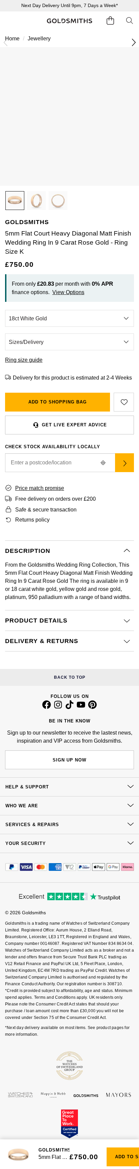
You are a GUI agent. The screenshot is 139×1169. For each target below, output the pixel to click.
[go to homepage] (69, 21)
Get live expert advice (74, 424)
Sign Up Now (69, 760)
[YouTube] (81, 707)
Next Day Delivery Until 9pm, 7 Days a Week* (69, 5)
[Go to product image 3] (58, 200)
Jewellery (39, 38)
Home (12, 38)
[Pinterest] (92, 707)
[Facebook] (46, 707)
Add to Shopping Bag (57, 401)
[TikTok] (69, 707)
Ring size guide (24, 360)
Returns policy (32, 520)
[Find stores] (124, 462)
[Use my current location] (102, 462)
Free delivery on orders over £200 (55, 499)
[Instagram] (58, 707)
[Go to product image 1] (14, 200)
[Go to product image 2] (36, 200)
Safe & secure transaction (46, 509)
